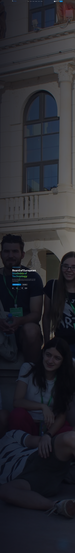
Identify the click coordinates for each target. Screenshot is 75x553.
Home (28, 1)
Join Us (61, 1)
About (31, 1)
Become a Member (16, 284)
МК (56, 1)
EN (54, 1)
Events (33, 1)
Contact (41, 1)
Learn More (24, 284)
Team (39, 1)
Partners (36, 1)
